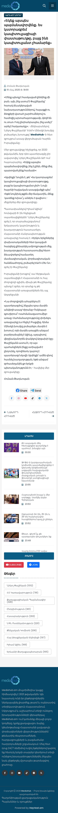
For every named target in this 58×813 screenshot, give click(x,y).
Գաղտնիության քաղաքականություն (25, 798)
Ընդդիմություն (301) (19, 609)
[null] (21, 390)
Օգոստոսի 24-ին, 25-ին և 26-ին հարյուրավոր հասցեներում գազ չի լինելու (37, 517)
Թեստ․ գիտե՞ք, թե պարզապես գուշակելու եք (36, 535)
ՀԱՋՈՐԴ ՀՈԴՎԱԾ (43, 412)
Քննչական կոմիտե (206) (22, 630)
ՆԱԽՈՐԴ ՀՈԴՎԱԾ (11, 414)
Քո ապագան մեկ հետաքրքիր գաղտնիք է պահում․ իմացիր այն (35, 446)
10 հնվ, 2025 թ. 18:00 (18, 89)
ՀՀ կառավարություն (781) (22, 592)
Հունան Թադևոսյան (18, 85)
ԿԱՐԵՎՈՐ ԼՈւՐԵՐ (13, 15)
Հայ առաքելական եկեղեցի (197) (26, 637)
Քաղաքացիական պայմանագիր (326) (26, 600)
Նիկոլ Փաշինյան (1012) (20, 585)
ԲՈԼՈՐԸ (29, 555)
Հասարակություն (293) (21, 616)
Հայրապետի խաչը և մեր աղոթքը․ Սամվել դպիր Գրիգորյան (36, 497)
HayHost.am (36, 808)
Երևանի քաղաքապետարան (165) (27, 651)
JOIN (35, 564)
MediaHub (37, 134)
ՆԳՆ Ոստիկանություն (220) (23, 623)
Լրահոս (29, 436)
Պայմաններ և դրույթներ (17, 801)
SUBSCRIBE (15, 564)
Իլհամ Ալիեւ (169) (17, 644)
